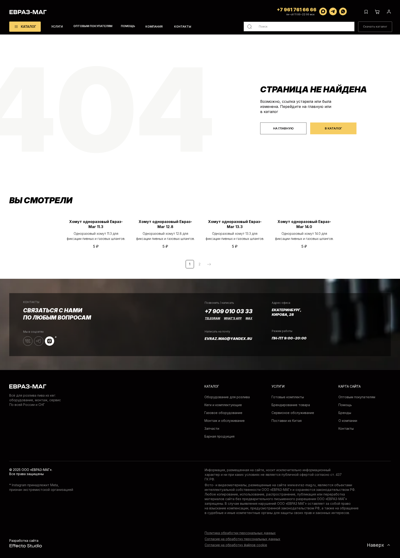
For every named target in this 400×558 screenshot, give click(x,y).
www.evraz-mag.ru (301, 485)
